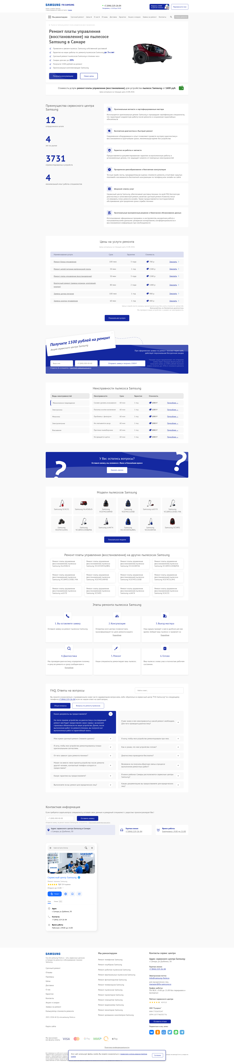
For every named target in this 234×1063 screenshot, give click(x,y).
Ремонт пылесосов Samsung (110, 990)
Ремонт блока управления (65, 261)
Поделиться (151, 1032)
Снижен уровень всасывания (105, 403)
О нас (96, 17)
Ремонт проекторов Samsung (111, 995)
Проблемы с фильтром (102, 416)
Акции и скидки (134, 17)
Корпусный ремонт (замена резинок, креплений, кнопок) (75, 285)
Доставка (113, 17)
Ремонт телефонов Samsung (110, 959)
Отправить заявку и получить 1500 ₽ (122, 363)
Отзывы (105, 17)
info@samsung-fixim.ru (159, 978)
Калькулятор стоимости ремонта (60, 1011)
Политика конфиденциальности (117, 1047)
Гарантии (122, 17)
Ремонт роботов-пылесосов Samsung (114, 969)
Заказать (173, 261)
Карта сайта (51, 1026)
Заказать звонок (117, 470)
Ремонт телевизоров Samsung (111, 984)
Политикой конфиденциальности (99, 822)
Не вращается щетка (102, 437)
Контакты (162, 17)
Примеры (50, 977)
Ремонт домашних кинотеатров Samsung (116, 1015)
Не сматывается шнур (102, 423)
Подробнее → (172, 403)
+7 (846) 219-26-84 (112, 5)
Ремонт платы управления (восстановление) (73, 276)
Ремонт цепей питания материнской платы (72, 269)
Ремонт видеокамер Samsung (111, 1005)
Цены (88, 17)
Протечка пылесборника (103, 430)
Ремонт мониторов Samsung (110, 1010)
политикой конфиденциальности (80, 368)
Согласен (157, 1055)
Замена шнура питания (64, 293)
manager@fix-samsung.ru (160, 984)
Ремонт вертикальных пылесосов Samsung (116, 974)
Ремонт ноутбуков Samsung (110, 964)
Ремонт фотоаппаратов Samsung (112, 979)
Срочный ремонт (77, 17)
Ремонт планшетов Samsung (110, 1000)
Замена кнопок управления (66, 301)
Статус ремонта (181, 17)
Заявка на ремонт (150, 17)
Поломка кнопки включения (105, 410)
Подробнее (117, 635)
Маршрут (56, 894)
